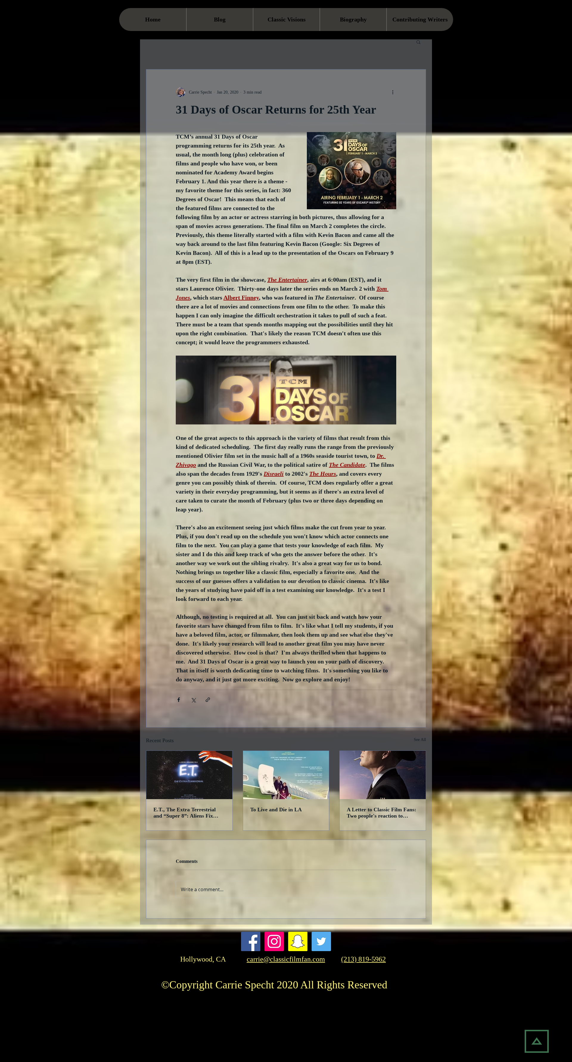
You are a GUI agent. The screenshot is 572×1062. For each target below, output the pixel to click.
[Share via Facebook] (178, 700)
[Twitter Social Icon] (321, 941)
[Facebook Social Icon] (250, 941)
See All (420, 739)
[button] (418, 41)
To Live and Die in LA (276, 810)
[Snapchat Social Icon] (297, 941)
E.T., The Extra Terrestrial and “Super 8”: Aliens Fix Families (184, 813)
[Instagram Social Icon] (274, 941)
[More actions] (392, 92)
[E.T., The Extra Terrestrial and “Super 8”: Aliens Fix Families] (189, 775)
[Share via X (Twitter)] (193, 700)
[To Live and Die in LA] (286, 775)
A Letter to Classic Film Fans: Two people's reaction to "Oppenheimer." (381, 813)
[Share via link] (208, 700)
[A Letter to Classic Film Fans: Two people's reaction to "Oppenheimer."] (383, 775)
